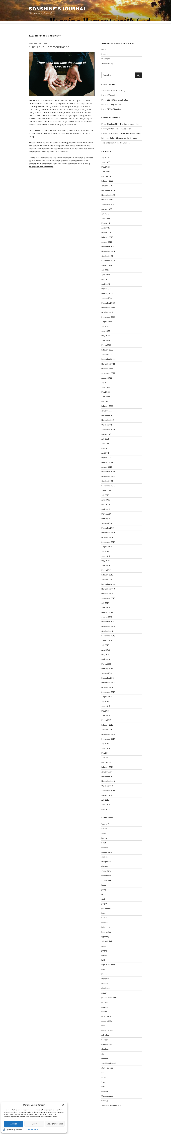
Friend (103, 885)
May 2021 (105, 448)
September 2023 (108, 317)
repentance (106, 1016)
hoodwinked (106, 932)
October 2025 (107, 200)
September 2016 (108, 636)
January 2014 (106, 772)
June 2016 (105, 650)
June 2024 (105, 275)
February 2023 (107, 350)
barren (104, 838)
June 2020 (105, 500)
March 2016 (106, 664)
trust (103, 1086)
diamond (104, 857)
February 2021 (107, 462)
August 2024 (106, 265)
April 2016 (105, 659)
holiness (104, 922)
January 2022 (106, 411)
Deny (34, 1124)
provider (104, 1007)
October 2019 (107, 537)
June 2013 (105, 804)
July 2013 (105, 800)
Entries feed (106, 54)
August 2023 (106, 322)
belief (103, 843)
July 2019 (105, 551)
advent (104, 829)
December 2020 (108, 472)
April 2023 (105, 340)
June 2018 (105, 608)
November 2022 (108, 364)
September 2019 (108, 542)
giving (103, 890)
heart (103, 913)
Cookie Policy (33, 1129)
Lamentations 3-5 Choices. (119, 143)
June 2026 (105, 162)
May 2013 (105, 809)
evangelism (106, 871)
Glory (103, 894)
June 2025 (105, 218)
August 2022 (106, 378)
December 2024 (108, 247)
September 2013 (108, 790)
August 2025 (106, 209)
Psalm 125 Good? (108, 95)
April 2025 (105, 228)
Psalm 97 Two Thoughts (111, 109)
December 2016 (108, 622)
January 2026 (106, 186)
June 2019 (105, 556)
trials (103, 1082)
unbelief (104, 1091)
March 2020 (106, 514)
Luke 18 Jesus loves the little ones (123, 138)
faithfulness (106, 876)
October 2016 (107, 631)
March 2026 (106, 176)
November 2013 (108, 781)
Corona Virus (106, 852)
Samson (104, 1040)
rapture (104, 1011)
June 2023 (105, 331)
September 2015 (108, 692)
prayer (104, 993)
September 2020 (108, 486)
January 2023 (106, 354)
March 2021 (106, 458)
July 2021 (105, 439)
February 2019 (107, 575)
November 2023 (108, 307)
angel (103, 833)
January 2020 (107, 523)
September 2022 (108, 373)
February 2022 (107, 406)
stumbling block (107, 1068)
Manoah (104, 974)
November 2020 (108, 476)
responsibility (106, 1021)
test (103, 1072)
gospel (104, 904)
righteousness (107, 1030)
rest (103, 1026)
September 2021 (108, 429)
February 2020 (107, 519)
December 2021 (107, 415)
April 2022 (105, 397)
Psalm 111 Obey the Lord (111, 104)
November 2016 (108, 626)
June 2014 (105, 748)
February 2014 (107, 767)
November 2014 (108, 734)
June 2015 (105, 706)
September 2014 (108, 739)
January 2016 (106, 673)
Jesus (103, 946)
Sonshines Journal (108, 1063)
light (103, 960)
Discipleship (106, 862)
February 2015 (107, 725)
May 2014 (105, 753)
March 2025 (106, 232)
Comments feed (107, 59)
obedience (105, 988)
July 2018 (105, 603)
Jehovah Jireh (106, 941)
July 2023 (105, 326)
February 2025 (107, 237)
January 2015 (106, 729)
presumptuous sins (109, 997)
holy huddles (106, 927)
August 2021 (106, 434)
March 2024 (106, 289)
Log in (103, 49)
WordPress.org (107, 63)
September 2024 (108, 261)
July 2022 (105, 382)
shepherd (105, 1049)
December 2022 (108, 359)
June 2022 (105, 387)
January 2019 (106, 579)
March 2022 (106, 401)
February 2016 (107, 669)
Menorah (105, 979)
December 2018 (108, 584)
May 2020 (105, 504)
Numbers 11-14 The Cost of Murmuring (122, 124)
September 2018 (108, 598)
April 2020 (105, 509)
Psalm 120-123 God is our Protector (115, 100)
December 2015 (108, 678)
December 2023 (108, 303)
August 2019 (106, 547)
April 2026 (105, 172)
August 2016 (106, 640)
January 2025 (106, 242)
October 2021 (107, 425)
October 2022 (107, 368)
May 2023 (105, 336)
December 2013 (108, 776)
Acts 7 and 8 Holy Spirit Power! (129, 133)
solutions (105, 1058)
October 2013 (107, 786)
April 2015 (105, 715)
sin (102, 1054)
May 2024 (105, 279)
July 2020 (105, 495)
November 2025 (108, 195)
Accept (13, 1124)
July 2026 (105, 158)
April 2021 (105, 453)
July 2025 (105, 214)
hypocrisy (105, 936)
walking (104, 1101)
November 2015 (108, 683)
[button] (63, 1105)
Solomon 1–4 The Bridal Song (113, 90)
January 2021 (106, 467)
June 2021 (105, 443)
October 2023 (107, 312)
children (104, 847)
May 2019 (105, 561)
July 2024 (105, 270)
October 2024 (107, 256)
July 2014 (105, 743)
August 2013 (106, 795)
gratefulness (106, 908)
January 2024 (106, 298)
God (103, 899)
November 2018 (108, 589)
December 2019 (108, 528)
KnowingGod (106, 129)
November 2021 (108, 420)
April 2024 (105, 284)
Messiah (104, 983)
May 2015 (105, 711)
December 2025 (108, 190)
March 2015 (106, 720)
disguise (104, 866)
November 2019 (108, 533)
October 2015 (107, 687)
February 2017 (107, 612)
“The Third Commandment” (49, 47)
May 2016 (105, 654)
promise (104, 1002)
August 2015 (106, 697)
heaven (104, 918)
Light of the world (108, 965)
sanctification (106, 1044)
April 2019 (105, 565)
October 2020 (107, 481)
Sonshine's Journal (58, 9)
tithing (103, 1077)
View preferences (55, 1124)
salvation (105, 1035)
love (103, 969)
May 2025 (105, 223)
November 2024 (108, 251)
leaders (104, 955)
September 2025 (108, 204)
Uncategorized (107, 1096)
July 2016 (105, 645)
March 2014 (106, 762)
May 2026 (105, 167)
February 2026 (107, 181)
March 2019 (106, 570)
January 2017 (106, 617)
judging (104, 951)
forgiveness (106, 880)
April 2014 (105, 758)
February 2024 (107, 293)
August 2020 (106, 490)
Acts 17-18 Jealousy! (122, 129)
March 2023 (106, 345)
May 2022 (105, 392)
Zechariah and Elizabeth (111, 1105)
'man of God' (106, 824)
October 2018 (107, 594)
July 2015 (105, 701)
